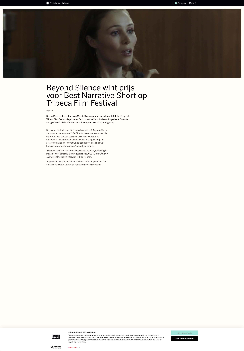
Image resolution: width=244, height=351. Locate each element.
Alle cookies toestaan (185, 333)
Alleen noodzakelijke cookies (184, 338)
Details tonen (72, 347)
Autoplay (182, 3)
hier (81, 157)
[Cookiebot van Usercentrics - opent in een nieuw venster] (55, 347)
